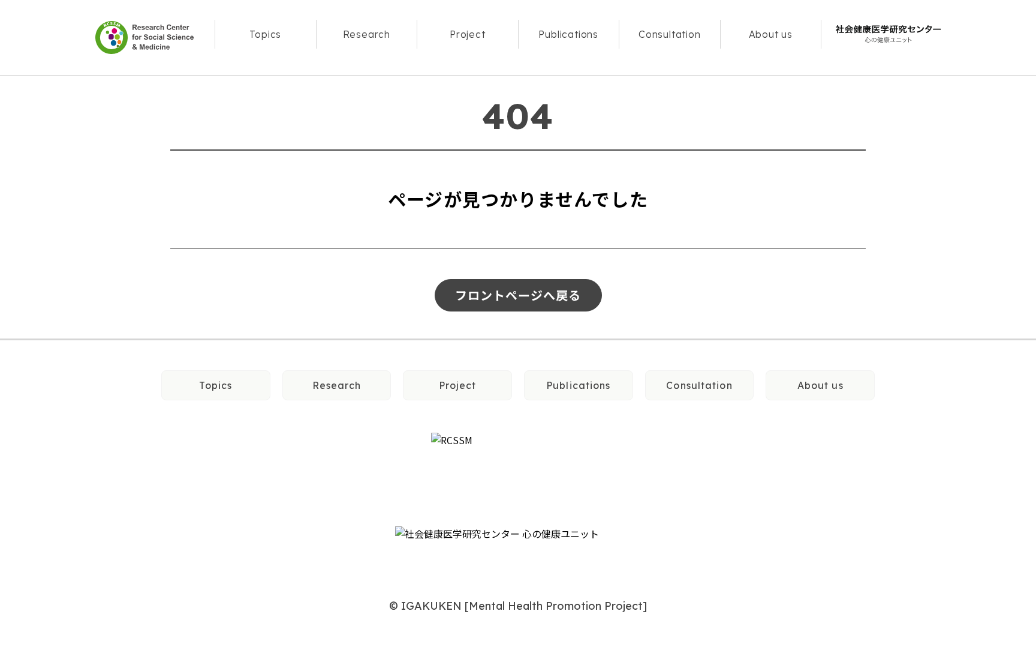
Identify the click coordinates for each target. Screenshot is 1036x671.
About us (770, 34)
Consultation (669, 34)
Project (467, 34)
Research (367, 34)
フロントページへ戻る (518, 295)
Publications (568, 34)
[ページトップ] (989, 340)
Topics (265, 34)
